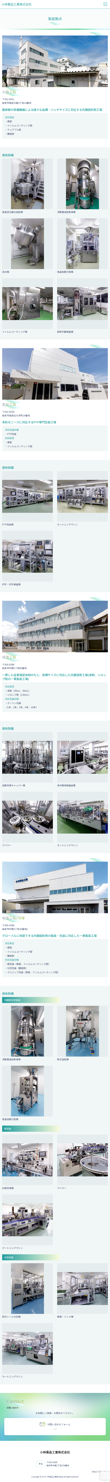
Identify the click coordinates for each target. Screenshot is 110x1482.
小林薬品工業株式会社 (16, 4)
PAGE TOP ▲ (99, 1471)
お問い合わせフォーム (57, 1424)
